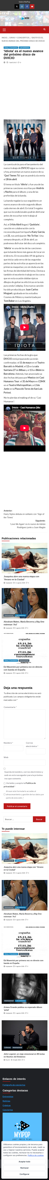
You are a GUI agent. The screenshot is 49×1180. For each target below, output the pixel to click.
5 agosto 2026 (19, 628)
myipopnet (9, 583)
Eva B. (8, 1060)
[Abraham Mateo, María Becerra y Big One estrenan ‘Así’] (24, 603)
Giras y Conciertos (10, 47)
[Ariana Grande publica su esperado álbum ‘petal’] (24, 989)
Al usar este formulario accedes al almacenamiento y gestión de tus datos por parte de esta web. (25, 794)
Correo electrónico (32, 744)
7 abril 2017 (13, 62)
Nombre (8, 743)
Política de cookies (36, 1155)
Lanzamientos (24, 47)
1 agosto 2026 (19, 1013)
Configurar (24, 1174)
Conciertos (8, 1110)
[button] (4, 29)
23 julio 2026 (17, 1060)
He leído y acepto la (20, 785)
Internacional (8, 570)
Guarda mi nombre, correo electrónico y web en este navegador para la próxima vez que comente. (23, 775)
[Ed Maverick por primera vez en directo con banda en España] (24, 648)
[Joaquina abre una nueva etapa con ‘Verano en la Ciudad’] (24, 558)
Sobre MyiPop (24, 2)
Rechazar (24, 1168)
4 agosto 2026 (19, 673)
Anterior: (24, 514)
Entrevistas (8, 1096)
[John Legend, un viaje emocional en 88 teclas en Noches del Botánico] (24, 1035)
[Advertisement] (24, 93)
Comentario (10, 707)
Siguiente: (27, 524)
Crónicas (7, 1047)
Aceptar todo (24, 1161)
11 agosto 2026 (20, 583)
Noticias (6, 1101)
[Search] (44, 29)
